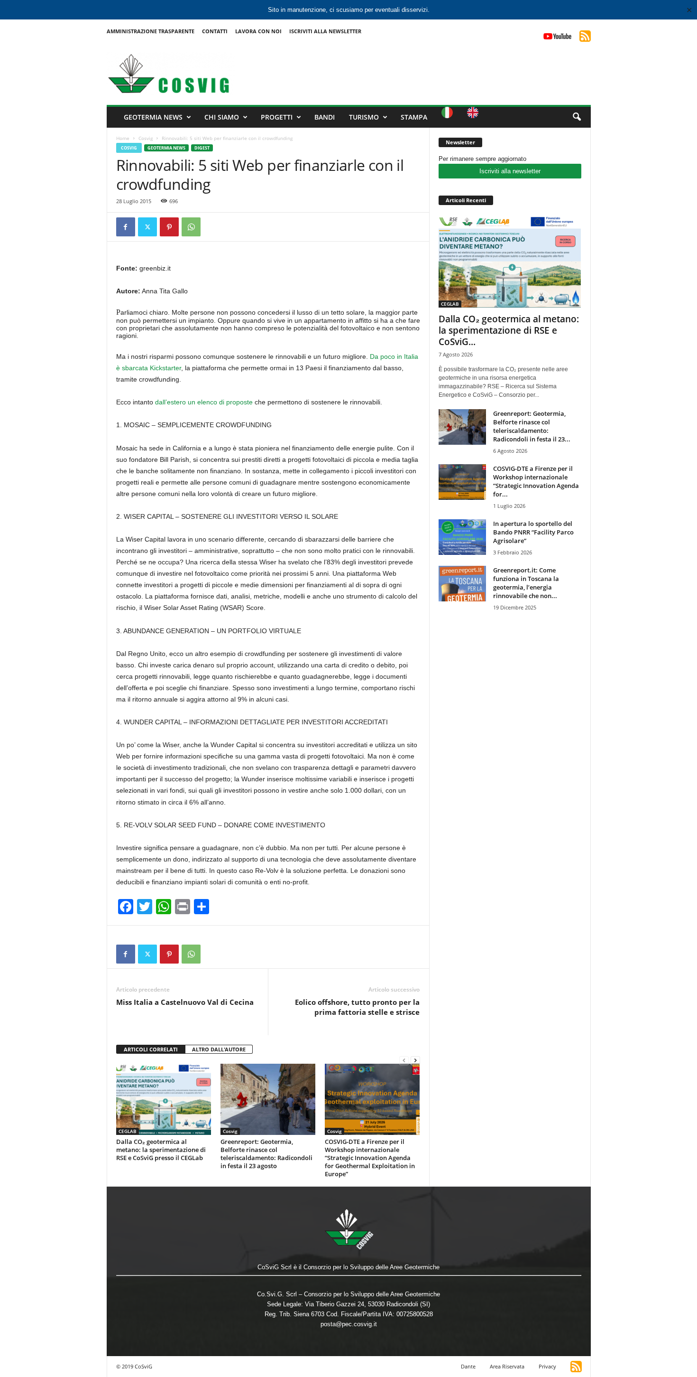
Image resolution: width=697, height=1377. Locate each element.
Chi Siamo (221, 117)
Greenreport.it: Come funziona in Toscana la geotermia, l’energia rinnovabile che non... (526, 583)
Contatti (215, 31)
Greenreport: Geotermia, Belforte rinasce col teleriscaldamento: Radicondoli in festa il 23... (531, 426)
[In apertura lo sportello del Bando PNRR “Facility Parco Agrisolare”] (462, 537)
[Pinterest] (169, 226)
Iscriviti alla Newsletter (325, 31)
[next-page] (415, 1060)
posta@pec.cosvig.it (349, 1324)
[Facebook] (125, 226)
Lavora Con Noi (258, 31)
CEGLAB (128, 1131)
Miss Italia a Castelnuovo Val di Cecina (185, 1002)
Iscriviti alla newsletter (510, 171)
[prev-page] (404, 1060)
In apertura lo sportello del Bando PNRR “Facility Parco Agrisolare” (533, 532)
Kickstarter (164, 368)
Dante (468, 1366)
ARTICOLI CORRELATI (151, 1049)
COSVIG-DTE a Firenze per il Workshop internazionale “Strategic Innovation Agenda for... (536, 481)
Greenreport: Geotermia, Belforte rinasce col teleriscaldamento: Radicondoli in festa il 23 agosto (266, 1153)
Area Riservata (507, 1366)
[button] (576, 117)
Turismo (364, 117)
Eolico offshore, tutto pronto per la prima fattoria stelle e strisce (357, 1007)
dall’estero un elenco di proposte (205, 402)
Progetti (277, 117)
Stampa (414, 117)
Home (122, 138)
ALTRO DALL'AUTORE (219, 1049)
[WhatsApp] (191, 226)
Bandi (324, 117)
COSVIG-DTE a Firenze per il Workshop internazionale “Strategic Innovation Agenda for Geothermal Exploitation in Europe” (370, 1157)
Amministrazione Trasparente (150, 31)
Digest (202, 148)
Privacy (547, 1366)
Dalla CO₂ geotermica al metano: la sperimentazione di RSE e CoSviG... (509, 330)
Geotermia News (153, 117)
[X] (147, 226)
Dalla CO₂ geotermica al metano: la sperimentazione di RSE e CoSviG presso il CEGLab (161, 1149)
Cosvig (145, 138)
